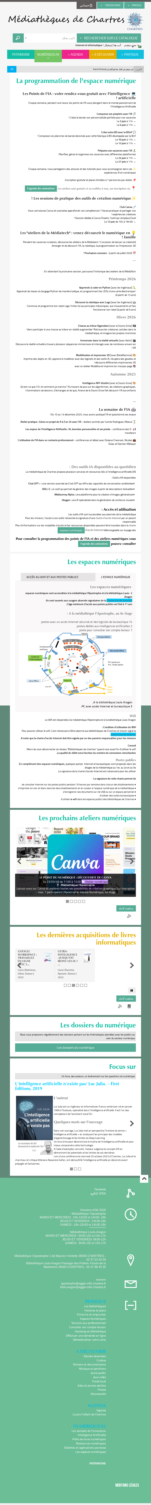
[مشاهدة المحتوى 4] (79, 901)
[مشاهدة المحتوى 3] (75, 901)
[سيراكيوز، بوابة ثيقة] (75, 21)
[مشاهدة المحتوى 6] (85, 985)
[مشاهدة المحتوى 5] (83, 901)
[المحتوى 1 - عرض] (67, 901)
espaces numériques (71, 530)
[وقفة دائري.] (132, 990)
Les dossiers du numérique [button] (75, 1047)
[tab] (89, 577)
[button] (139, 69)
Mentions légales (127, 1485)
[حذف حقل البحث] (26, 38)
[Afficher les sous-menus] (128, 5)
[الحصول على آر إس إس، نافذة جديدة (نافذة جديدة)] (129, 916)
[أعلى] (144, 1179)
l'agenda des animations (41, 188)
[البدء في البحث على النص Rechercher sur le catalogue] (18, 38)
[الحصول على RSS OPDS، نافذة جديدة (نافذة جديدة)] (129, 1006)
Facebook (100, 1189)
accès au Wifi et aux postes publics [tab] (52, 577)
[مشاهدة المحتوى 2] (71, 901)
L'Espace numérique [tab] (115, 577)
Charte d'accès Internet (119, 600)
